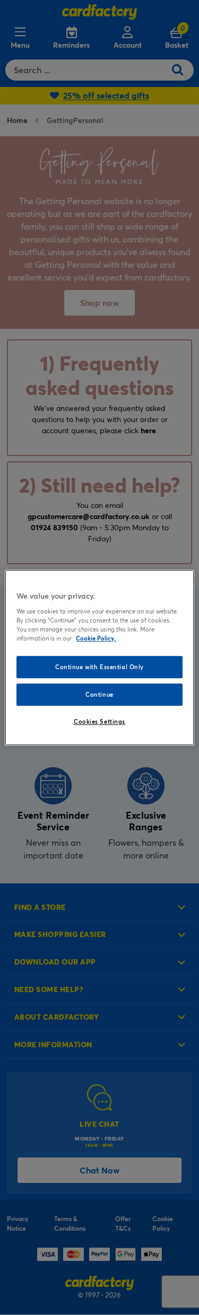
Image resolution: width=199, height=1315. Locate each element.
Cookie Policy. (96, 638)
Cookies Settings (99, 721)
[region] (99, 657)
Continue (99, 694)
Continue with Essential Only (99, 667)
